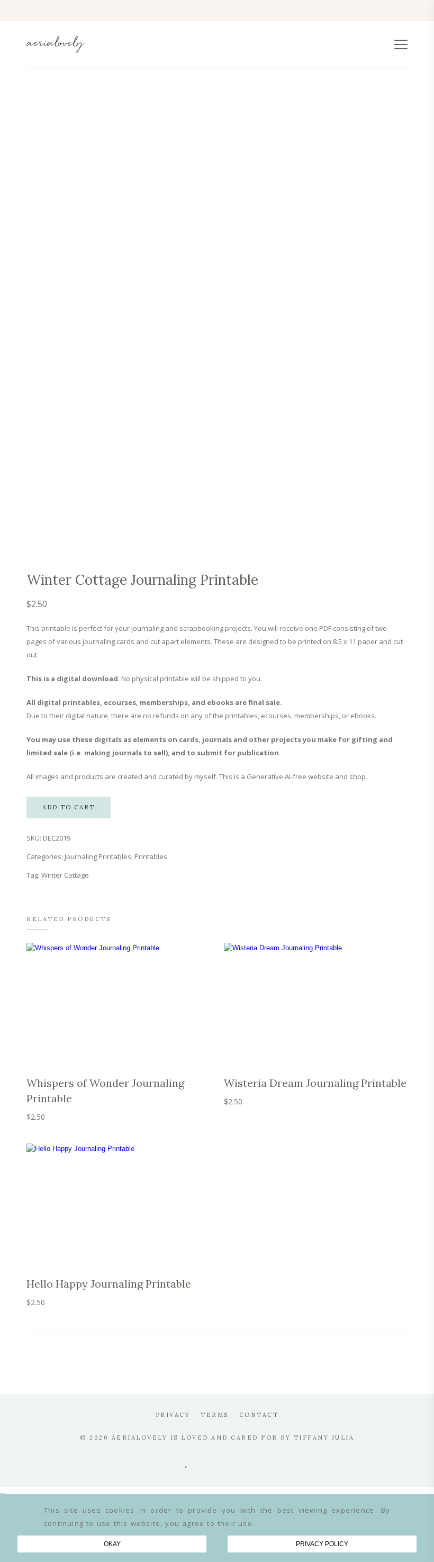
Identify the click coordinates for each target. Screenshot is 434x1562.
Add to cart (68, 807)
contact (259, 1414)
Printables (150, 856)
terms (215, 1414)
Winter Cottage (65, 875)
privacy (173, 1414)
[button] (217, 1490)
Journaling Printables (98, 856)
